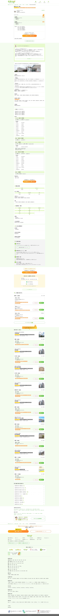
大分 (20, 570)
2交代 (21, 514)
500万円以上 (18, 587)
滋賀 (16, 566)
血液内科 (29, 595)
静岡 (14, 564)
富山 (15, 561)
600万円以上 (23, 587)
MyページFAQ (39, 539)
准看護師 (15, 514)
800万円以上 (32, 587)
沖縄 (26, 570)
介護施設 (39, 582)
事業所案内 (9, 607)
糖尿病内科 (36, 595)
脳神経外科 (13, 596)
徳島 (10, 569)
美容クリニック (32, 582)
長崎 (16, 570)
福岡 (12, 570)
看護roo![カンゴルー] (10, 4)
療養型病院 (19, 582)
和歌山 (20, 566)
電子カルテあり (19, 513)
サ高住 (32, 583)
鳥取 (14, 567)
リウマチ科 (9, 598)
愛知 (10, 564)
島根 (16, 567)
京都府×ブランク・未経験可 (17, 510)
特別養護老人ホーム (44, 582)
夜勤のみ (17, 591)
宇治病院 (27, 4)
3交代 (11, 591)
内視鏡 (44, 578)
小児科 (23, 596)
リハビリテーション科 (15, 598)
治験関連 (47, 578)
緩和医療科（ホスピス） (26, 598)
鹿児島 (24, 570)
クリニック (27, 582)
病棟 (38, 513)
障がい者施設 (36, 583)
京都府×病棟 (23, 510)
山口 (18, 567)
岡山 (12, 567)
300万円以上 (10, 587)
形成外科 (20, 596)
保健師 (15, 574)
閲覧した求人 (10, 539)
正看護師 (41, 513)
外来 (10, 578)
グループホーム (28, 583)
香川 (12, 569)
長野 (22, 561)
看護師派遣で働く (32, 539)
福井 (18, 561)
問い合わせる (18, 245)
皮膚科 (34, 596)
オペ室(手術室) (14, 578)
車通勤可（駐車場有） (29, 513)
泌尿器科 (37, 596)
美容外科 (9, 595)
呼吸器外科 (42, 595)
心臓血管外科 (46, 595)
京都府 (20, 4)
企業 (47, 583)
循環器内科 (26, 595)
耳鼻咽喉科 (31, 596)
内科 (15, 595)
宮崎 (22, 570)
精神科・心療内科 (41, 596)
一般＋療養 (18, 514)
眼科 (28, 596)
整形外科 (17, 596)
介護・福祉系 (29, 578)
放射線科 (46, 596)
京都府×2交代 (42, 510)
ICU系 (21, 578)
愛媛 (14, 569)
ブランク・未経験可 (35, 513)
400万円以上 (14, 587)
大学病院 (12, 582)
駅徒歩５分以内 (24, 513)
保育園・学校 (37, 578)
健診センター (40, 583)
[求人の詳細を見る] (29, 339)
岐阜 (12, 564)
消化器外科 (9, 596)
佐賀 (14, 570)
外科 (39, 595)
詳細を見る (41, 302)
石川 (16, 561)
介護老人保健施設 (10, 583)
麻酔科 (49, 596)
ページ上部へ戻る (29, 289)
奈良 (18, 566)
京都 (12, 566)
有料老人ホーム (16, 583)
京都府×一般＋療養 (37, 510)
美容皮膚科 (12, 595)
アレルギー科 (20, 598)
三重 (16, 564)
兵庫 (14, 566)
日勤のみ (14, 591)
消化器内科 (22, 595)
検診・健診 (33, 578)
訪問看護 (25, 578)
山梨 (20, 561)
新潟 (13, 561)
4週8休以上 (15, 513)
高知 (16, 569)
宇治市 (23, 4)
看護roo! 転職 (16, 4)
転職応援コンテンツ (25, 539)
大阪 (10, 566)
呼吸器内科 (18, 595)
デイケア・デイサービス (22, 583)
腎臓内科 (32, 595)
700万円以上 (27, 587)
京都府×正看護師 (27, 510)
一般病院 (9, 582)
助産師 (18, 574)
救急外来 (18, 578)
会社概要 (9, 605)
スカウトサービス (17, 539)
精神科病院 (23, 582)
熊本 (18, 570)
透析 (23, 578)
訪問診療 (41, 578)
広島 (10, 567)
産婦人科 (25, 596)
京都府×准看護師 (32, 510)
